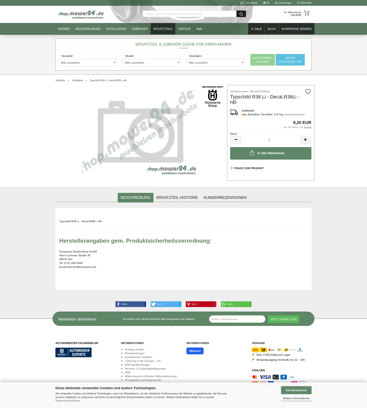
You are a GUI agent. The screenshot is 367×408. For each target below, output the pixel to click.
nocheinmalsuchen (263, 59)
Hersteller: (67, 55)
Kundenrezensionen (225, 197)
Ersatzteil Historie (177, 197)
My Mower (252, 3)
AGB (127, 372)
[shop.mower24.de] (81, 14)
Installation (116, 28)
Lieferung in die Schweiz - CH (143, 360)
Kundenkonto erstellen (138, 357)
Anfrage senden (134, 349)
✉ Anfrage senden (297, 28)
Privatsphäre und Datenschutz (143, 380)
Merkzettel (306, 3)
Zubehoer (140, 28)
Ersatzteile (162, 28)
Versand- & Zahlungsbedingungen (145, 368)
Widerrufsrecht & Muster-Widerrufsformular (151, 376)
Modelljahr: (196, 55)
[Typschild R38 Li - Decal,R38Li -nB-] (140, 132)
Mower (64, 28)
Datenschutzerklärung (67, 400)
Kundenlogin (284, 3)
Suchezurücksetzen (290, 59)
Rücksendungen (135, 353)
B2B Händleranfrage (137, 364)
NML (199, 28)
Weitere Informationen (296, 398)
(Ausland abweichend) (294, 114)
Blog (272, 28)
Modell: (129, 55)
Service (184, 28)
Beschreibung (136, 197)
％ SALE (256, 28)
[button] (130, 304)
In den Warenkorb (270, 153)
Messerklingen (88, 28)
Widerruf (195, 350)
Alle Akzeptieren (296, 390)
